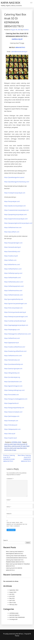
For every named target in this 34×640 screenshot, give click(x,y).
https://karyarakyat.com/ (12, 201)
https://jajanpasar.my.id (11, 342)
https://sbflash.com (10, 260)
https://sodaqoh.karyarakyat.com (14, 193)
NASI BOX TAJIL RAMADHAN (17, 617)
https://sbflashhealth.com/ (12, 277)
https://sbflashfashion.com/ (13, 269)
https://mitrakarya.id (10, 425)
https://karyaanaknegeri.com (13, 243)
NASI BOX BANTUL (14, 615)
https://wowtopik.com (11, 420)
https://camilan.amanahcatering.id (15, 321)
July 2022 (11, 594)
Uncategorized (13, 619)
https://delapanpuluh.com (12, 429)
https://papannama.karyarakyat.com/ (16, 219)
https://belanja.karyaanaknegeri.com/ (16, 316)
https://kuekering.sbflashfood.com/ (15, 351)
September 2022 (13, 590)
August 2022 (12, 592)
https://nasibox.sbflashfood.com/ (14, 347)
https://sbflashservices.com (12, 227)
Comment (10, 478)
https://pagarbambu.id (11, 403)
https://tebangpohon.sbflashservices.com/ (17, 334)
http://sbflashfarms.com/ (12, 264)
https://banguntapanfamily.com (14, 408)
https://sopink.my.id (10, 438)
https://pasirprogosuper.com (13, 368)
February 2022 (13, 604)
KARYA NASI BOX (10, 2)
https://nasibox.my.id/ (11, 256)
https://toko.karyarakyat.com (13, 308)
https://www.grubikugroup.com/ (14, 390)
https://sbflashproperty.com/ (13, 273)
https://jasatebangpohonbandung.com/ (16, 182)
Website (9, 513)
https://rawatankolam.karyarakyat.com (16, 210)
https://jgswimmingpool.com (13, 386)
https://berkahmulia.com (12, 360)
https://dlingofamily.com (12, 373)
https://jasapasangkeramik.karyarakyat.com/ (18, 223)
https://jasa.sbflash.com (11, 232)
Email (9, 506)
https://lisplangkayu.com (12, 329)
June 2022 (12, 596)
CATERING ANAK (16, 442)
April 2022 (12, 600)
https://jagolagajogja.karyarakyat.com (16, 325)
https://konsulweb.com (11, 394)
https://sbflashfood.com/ (12, 338)
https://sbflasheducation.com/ (13, 282)
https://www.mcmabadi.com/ (13, 412)
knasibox (26, 30)
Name (9, 500)
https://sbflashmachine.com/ (13, 290)
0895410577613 (20, 47)
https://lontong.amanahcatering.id (15, 312)
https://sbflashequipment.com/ (14, 286)
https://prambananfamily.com (13, 364)
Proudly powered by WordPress (13, 634)
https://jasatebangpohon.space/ (14, 177)
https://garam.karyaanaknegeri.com (15, 303)
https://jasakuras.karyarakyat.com (15, 206)
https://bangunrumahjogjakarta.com (15, 399)
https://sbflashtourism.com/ (13, 355)
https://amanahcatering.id (12, 247)
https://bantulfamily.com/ (12, 251)
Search (5, 540)
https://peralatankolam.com (13, 381)
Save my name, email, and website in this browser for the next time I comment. (17, 524)
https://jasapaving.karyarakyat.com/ (15, 214)
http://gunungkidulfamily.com (13, 299)
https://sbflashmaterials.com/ (13, 295)
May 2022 (12, 598)
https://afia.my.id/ (9, 433)
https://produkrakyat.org (12, 377)
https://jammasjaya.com (11, 416)
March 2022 (12, 602)
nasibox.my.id (17, 39)
